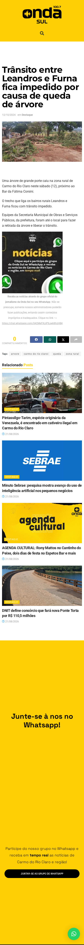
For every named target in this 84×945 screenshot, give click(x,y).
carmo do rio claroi (36, 353)
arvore (15, 353)
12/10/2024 (8, 114)
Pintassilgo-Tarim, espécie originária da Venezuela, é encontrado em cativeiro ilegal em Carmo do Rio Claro (39, 423)
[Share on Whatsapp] (50, 339)
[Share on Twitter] (63, 339)
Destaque (27, 114)
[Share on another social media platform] (76, 339)
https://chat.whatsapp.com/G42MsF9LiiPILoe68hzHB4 (32, 323)
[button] (42, 33)
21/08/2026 (12, 434)
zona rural (72, 353)
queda (57, 353)
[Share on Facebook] (36, 339)
